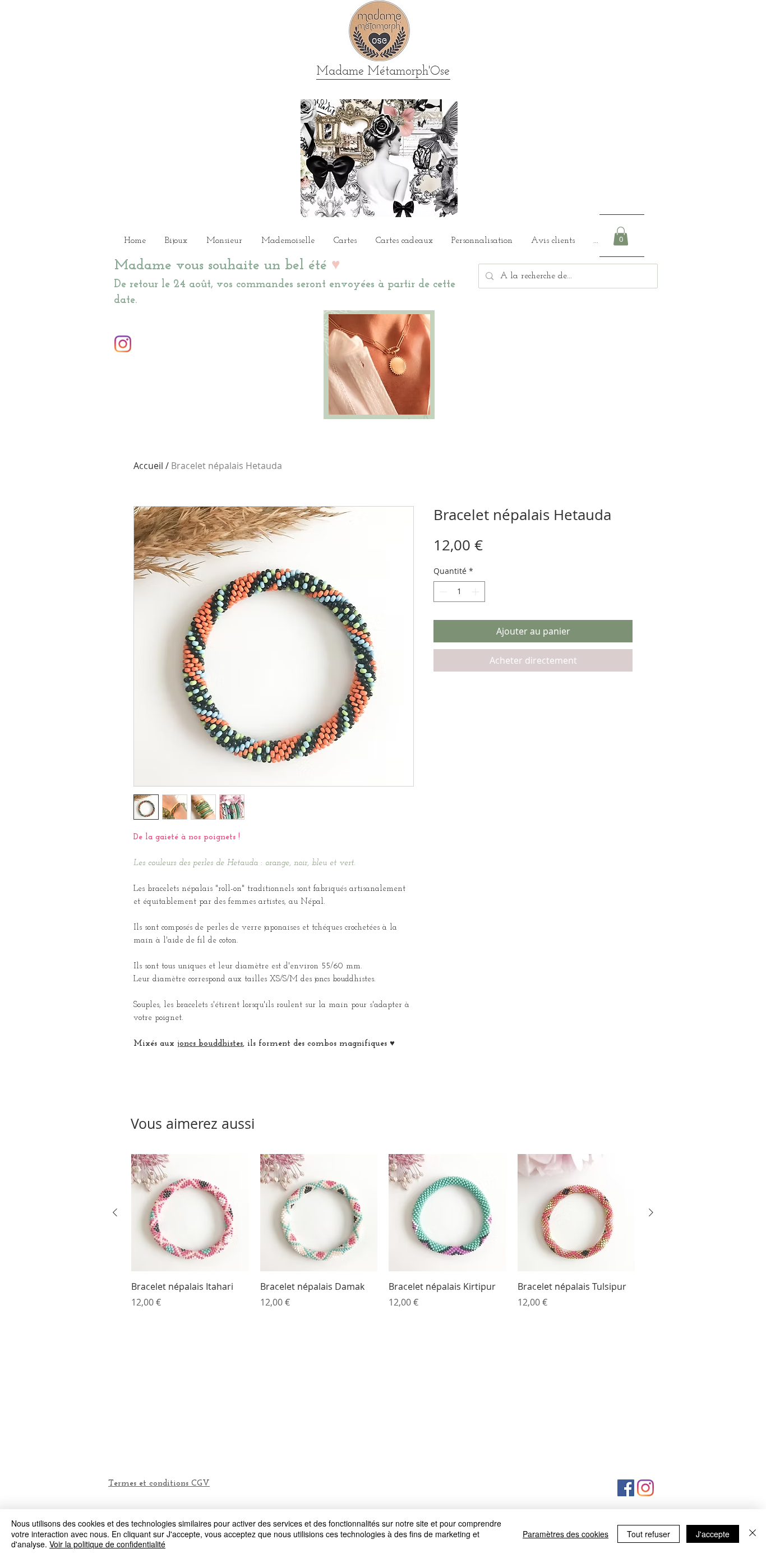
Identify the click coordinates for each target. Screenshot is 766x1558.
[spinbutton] (459, 591)
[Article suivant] (651, 1212)
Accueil (148, 465)
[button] (621, 236)
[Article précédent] (115, 1212)
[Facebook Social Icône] (625, 1487)
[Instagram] (122, 344)
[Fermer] (752, 1533)
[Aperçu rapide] (190, 1213)
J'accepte (713, 1533)
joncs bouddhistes (210, 1044)
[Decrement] (442, 591)
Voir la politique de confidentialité (107, 1544)
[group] (383, 1237)
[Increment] (476, 591)
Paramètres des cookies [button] (565, 1533)
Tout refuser (648, 1533)
